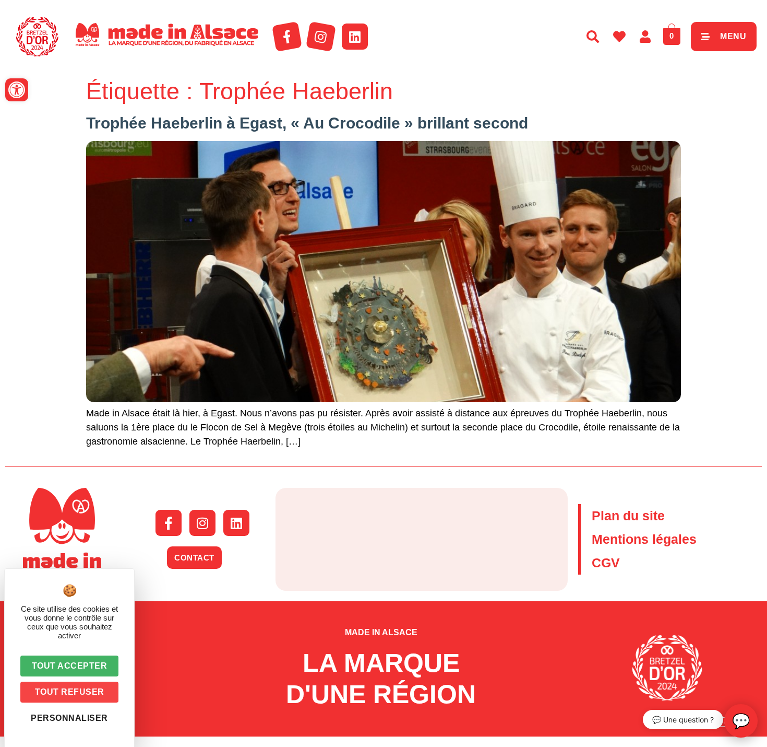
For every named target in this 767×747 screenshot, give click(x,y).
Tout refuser (69, 691)
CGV (606, 562)
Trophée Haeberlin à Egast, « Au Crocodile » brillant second (307, 123)
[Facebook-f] (287, 36)
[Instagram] (321, 36)
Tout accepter (69, 665)
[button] (16, 89)
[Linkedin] (355, 37)
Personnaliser (69, 718)
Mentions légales (644, 539)
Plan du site (628, 515)
